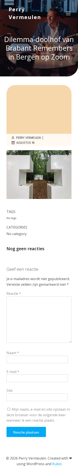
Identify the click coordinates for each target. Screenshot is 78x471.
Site (9, 390)
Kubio (57, 463)
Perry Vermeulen (28, 137)
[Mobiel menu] (68, 13)
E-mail (12, 371)
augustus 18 (25, 142)
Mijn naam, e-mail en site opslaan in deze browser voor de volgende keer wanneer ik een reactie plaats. (38, 415)
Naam (12, 352)
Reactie (13, 293)
